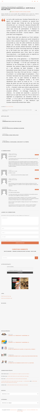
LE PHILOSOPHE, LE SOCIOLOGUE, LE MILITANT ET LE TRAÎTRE (15, 141)
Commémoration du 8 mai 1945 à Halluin (11, 121)
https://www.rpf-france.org (6, 296)
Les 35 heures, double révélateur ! (10, 135)
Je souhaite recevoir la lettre (15, 270)
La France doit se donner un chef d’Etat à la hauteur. (21, 362)
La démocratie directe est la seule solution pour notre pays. (23, 356)
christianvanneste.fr (13, 409)
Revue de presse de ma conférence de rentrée (13, 128)
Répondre (36, 154)
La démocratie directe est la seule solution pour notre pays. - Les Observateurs (15, 381)
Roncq (6, 110)
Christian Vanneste (20, 249)
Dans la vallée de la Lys (11, 6)
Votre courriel (10, 266)
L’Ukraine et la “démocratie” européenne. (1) (18, 342)
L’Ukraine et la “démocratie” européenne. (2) (18, 335)
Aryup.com (24, 409)
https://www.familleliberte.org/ (6, 298)
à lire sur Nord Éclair (9, 106)
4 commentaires (20, 6)
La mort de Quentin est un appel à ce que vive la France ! (21, 349)
